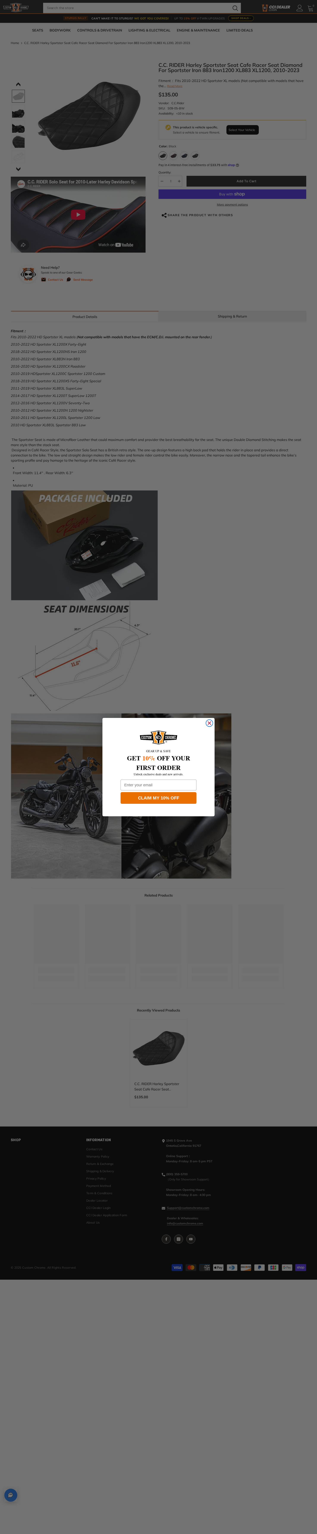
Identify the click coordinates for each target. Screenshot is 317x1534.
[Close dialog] (209, 723)
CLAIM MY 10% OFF (158, 798)
